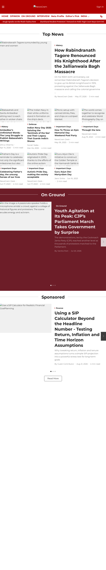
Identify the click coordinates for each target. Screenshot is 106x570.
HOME (5, 16)
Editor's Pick (72, 16)
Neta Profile (57, 16)
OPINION (15, 16)
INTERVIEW (43, 16)
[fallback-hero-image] (25, 71)
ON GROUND (28, 16)
